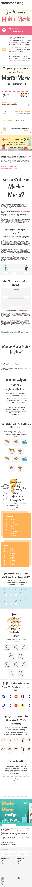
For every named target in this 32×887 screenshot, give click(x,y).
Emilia (2, 864)
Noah (18, 864)
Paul (18, 862)
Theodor (15, 524)
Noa (2, 883)
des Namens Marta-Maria (22, 112)
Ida (14, 533)
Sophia (3, 870)
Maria (2, 862)
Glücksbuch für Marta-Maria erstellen (16, 147)
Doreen (2, 881)
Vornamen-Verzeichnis (7, 849)
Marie (2, 208)
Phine (2, 878)
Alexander (19, 860)
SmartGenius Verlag (20, 875)
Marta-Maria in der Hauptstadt (16, 121)
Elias (18, 863)
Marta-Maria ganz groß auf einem (20, 129)
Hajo (2, 882)
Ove (2, 880)
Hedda (3, 884)
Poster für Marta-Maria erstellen (9, 824)
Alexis (2, 879)
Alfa (13, 550)
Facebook (18, 877)
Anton (15, 521)
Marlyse (8, 254)
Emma (14, 208)
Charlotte (9, 208)
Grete (2, 875)
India (13, 562)
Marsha (25, 253)
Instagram (18, 878)
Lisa (21, 211)
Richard (15, 523)
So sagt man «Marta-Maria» (12, 103)
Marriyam (3, 254)
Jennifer (24, 211)
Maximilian (19, 861)
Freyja (2, 877)
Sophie (5, 208)
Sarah (19, 211)
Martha (15, 519)
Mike (13, 548)
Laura (29, 211)
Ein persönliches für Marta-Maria (24, 95)
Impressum (19, 876)
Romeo (13, 552)
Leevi (2, 876)
